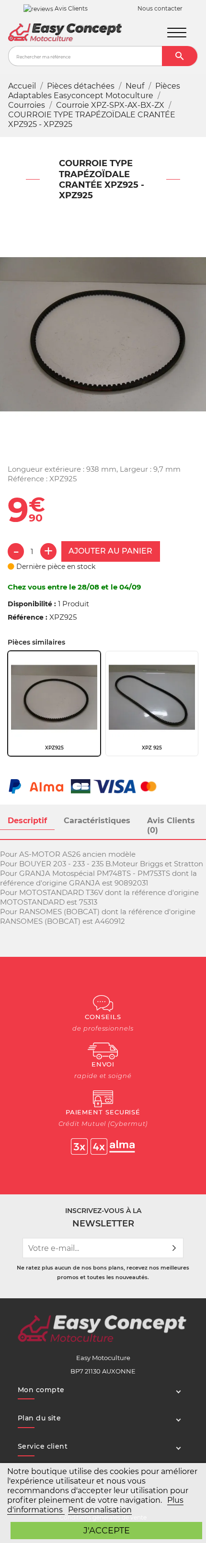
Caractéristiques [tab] (97, 820)
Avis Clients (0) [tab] (171, 825)
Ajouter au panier (110, 551)
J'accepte (106, 1530)
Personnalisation (100, 1509)
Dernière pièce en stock (54, 566)
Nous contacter (160, 8)
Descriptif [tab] (27, 820)
